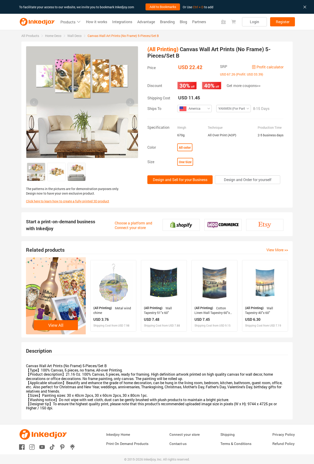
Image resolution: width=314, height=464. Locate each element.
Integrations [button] (122, 22)
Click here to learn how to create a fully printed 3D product (67, 201)
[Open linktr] (72, 446)
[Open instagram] (32, 446)
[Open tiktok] (52, 446)
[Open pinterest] (62, 446)
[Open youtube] (42, 446)
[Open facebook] (22, 446)
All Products (30, 36)
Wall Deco (74, 36)
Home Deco (53, 36)
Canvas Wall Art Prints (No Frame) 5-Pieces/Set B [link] (123, 36)
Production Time (270, 128)
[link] (30, 36)
